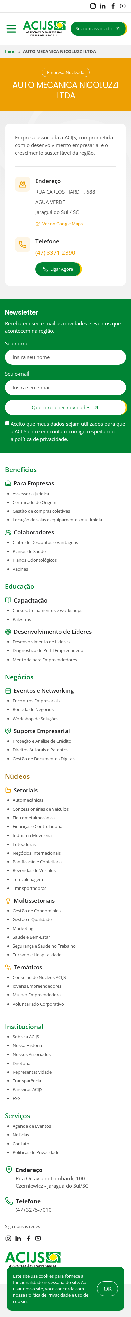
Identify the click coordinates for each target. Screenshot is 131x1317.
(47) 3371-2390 (55, 252)
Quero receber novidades (61, 407)
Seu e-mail (17, 373)
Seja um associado (94, 28)
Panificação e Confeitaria (37, 862)
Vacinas (20, 569)
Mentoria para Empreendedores (45, 659)
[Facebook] (113, 6)
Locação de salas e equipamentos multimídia (57, 520)
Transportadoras (29, 888)
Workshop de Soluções (35, 718)
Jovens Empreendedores (37, 986)
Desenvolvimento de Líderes (41, 642)
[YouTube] (122, 6)
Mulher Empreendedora (37, 995)
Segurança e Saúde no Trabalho (44, 946)
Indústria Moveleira (32, 835)
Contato (21, 1144)
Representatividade (32, 1072)
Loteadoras (24, 844)
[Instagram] (93, 6)
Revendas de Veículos (34, 870)
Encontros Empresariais (36, 701)
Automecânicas (28, 800)
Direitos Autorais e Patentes (40, 750)
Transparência (27, 1081)
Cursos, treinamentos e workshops (47, 610)
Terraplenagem (28, 879)
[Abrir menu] (11, 28)
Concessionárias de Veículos (41, 809)
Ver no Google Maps (62, 224)
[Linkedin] (102, 6)
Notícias (21, 1135)
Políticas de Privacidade (36, 1152)
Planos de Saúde (29, 551)
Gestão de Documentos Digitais (44, 759)
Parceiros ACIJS (27, 1089)
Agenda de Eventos (32, 1126)
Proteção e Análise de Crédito (42, 741)
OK (108, 1289)
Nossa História (27, 1045)
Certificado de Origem (34, 502)
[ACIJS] (44, 29)
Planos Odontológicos (35, 560)
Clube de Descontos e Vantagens (45, 542)
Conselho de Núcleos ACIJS (39, 977)
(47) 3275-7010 (34, 1209)
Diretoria (21, 1063)
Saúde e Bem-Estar (31, 937)
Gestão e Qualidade (32, 919)
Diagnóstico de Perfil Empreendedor (49, 650)
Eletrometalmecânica (34, 818)
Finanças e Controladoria (37, 826)
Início (10, 51)
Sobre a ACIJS (26, 1037)
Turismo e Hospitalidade (37, 955)
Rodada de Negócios (33, 709)
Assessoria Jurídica (31, 494)
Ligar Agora (61, 269)
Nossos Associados (32, 1054)
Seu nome (16, 343)
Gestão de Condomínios (37, 911)
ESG (16, 1098)
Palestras (22, 619)
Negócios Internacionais (37, 853)
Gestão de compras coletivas (41, 511)
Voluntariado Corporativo (38, 1004)
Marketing (23, 928)
